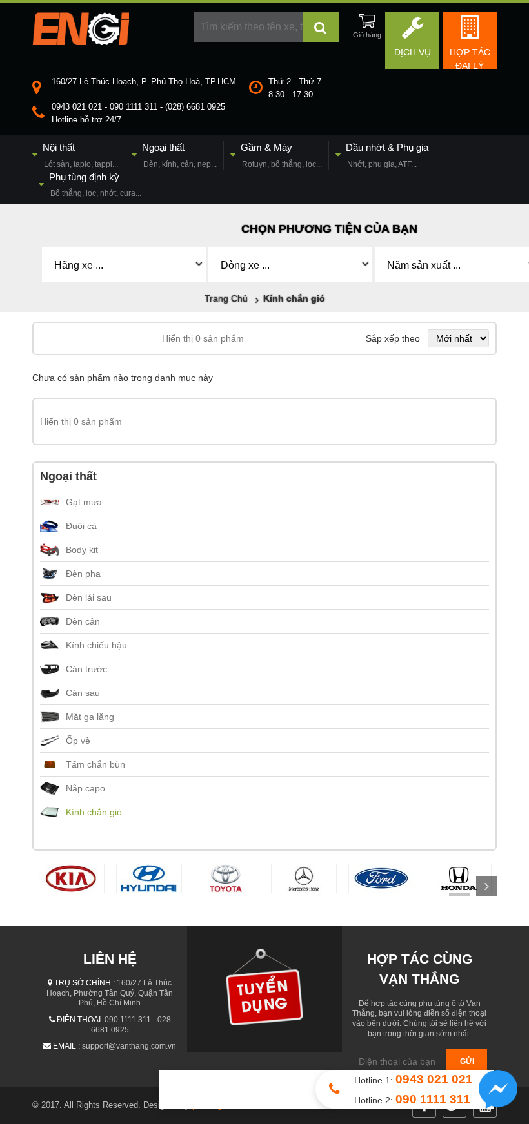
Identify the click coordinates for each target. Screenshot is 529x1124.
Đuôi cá (81, 526)
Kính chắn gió (94, 812)
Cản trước (86, 669)
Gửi (467, 1061)
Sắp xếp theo (393, 338)
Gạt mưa (84, 502)
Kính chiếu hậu (96, 645)
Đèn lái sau (89, 597)
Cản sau (83, 693)
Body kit (82, 550)
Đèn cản (83, 621)
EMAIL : (66, 1046)
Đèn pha (83, 573)
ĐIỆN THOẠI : (81, 1019)
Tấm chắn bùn (95, 764)
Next (486, 886)
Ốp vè (78, 740)
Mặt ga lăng (90, 717)
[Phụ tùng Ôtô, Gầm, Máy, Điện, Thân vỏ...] (80, 42)
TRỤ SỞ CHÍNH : (84, 982)
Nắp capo (85, 788)
